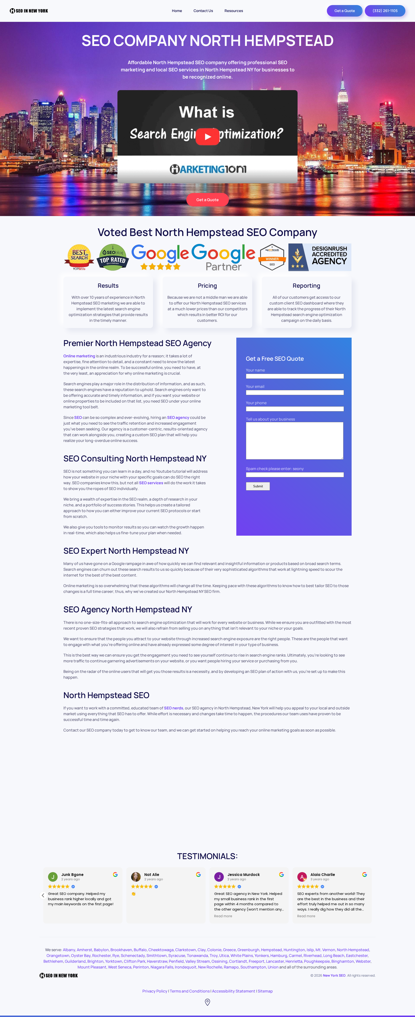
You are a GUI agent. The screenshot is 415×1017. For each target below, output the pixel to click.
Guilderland (75, 961)
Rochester (101, 955)
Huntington (294, 949)
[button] (43, 895)
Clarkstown (185, 949)
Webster (363, 961)
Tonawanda (197, 955)
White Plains (242, 955)
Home (177, 10)
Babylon (101, 949)
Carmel (295, 955)
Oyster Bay (81, 955)
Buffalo (140, 949)
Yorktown (113, 961)
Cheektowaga (161, 949)
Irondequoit (185, 967)
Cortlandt (238, 961)
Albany (69, 949)
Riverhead (313, 955)
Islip (310, 949)
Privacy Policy (154, 991)
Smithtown (156, 955)
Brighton (95, 961)
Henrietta (294, 961)
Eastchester (357, 955)
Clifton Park (134, 961)
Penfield (176, 961)
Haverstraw (157, 961)
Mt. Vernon (325, 949)
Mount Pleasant (92, 967)
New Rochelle (210, 967)
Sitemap (265, 991)
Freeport (256, 961)
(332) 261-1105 (385, 10)
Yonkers (262, 955)
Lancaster (275, 961)
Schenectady (133, 955)
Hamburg (278, 955)
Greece (229, 949)
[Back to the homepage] (29, 11)
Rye (115, 955)
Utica (224, 955)
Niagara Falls (162, 967)
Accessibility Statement (233, 991)
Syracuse (176, 955)
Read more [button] (223, 916)
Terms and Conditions (190, 991)
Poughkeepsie (317, 961)
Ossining (219, 961)
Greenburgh (248, 949)
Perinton (141, 967)
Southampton (253, 967)
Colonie (214, 949)
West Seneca (119, 967)
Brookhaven (121, 949)
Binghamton (342, 961)
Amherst (84, 949)
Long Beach (333, 955)
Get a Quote (345, 10)
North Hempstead (353, 949)
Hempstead (271, 949)
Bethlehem (53, 961)
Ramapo (231, 967)
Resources (234, 10)
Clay (202, 949)
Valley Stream (197, 961)
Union (273, 967)
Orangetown (58, 955)
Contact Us (203, 10)
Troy (214, 955)
